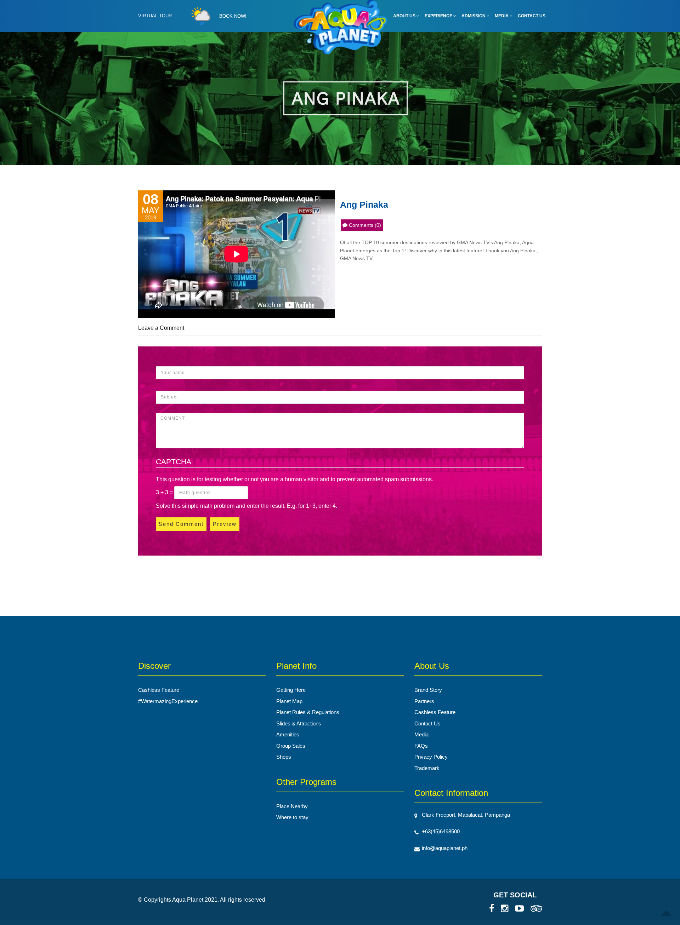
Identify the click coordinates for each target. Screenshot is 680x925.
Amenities (287, 734)
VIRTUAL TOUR (155, 15)
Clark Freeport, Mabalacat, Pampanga (466, 815)
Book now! (232, 16)
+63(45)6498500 (441, 831)
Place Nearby (292, 806)
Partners (424, 701)
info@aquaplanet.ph (445, 848)
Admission (474, 15)
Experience (439, 15)
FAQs (421, 746)
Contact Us (531, 15)
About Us (404, 15)
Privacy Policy (431, 757)
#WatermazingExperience (168, 701)
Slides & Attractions (298, 723)
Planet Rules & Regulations (307, 712)
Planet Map (289, 701)
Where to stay (292, 817)
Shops (283, 757)
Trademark (427, 768)
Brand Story (428, 690)
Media (502, 15)
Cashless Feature (158, 690)
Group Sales (290, 746)
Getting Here (291, 690)
